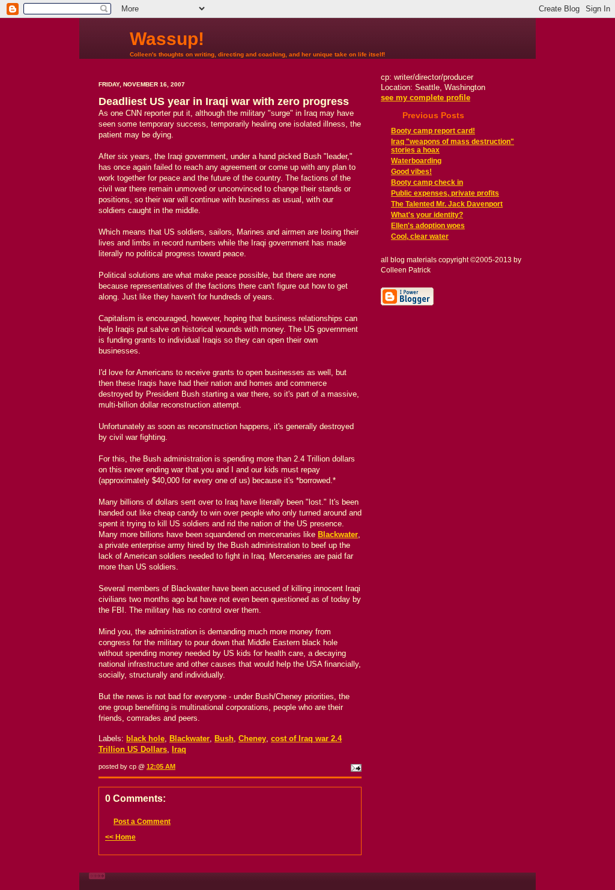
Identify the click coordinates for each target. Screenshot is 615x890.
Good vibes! (411, 171)
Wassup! (167, 39)
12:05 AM (161, 766)
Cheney (252, 738)
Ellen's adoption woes (428, 225)
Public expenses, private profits (445, 193)
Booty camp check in (427, 182)
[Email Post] (355, 766)
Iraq (179, 749)
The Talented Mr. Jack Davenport (447, 204)
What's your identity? (427, 215)
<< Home (120, 837)
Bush (224, 738)
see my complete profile (425, 97)
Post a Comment (142, 821)
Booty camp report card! (433, 131)
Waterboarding (416, 161)
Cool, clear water (420, 236)
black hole (145, 738)
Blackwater (189, 738)
